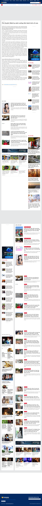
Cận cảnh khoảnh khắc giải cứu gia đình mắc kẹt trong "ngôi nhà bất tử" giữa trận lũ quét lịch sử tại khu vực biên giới (32, 362)
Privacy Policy (6, 499)
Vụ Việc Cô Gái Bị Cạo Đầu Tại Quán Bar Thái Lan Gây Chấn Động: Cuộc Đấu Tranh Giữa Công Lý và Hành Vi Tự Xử (32, 333)
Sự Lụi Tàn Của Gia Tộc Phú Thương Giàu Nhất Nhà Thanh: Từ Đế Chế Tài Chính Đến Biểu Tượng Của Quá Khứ (31, 315)
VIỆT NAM (14, 0)
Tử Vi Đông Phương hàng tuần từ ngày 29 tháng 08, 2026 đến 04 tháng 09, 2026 (33, 179)
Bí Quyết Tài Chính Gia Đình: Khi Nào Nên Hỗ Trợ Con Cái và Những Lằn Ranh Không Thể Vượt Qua (35, 101)
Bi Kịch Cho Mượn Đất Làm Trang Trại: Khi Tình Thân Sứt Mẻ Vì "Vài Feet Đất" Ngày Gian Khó (31, 371)
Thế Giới (3, 21)
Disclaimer (14, 499)
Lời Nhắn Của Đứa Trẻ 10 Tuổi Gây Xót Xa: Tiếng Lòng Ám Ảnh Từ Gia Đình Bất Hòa (32, 249)
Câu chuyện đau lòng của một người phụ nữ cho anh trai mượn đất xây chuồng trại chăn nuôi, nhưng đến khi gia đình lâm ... (32, 375)
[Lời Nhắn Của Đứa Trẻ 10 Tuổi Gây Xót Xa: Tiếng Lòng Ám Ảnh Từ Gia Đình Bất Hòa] (29, 82)
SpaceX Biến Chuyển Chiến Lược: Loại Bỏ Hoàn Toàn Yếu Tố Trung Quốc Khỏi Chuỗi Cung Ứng (9, 300)
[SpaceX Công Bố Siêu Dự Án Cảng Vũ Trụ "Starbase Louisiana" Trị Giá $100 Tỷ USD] (34, 185)
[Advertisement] (21, 13)
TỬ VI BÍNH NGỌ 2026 (6, 0)
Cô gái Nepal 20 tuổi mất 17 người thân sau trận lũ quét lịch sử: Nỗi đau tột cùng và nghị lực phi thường (19, 141)
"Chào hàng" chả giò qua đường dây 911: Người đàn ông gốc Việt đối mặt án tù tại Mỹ (9, 282)
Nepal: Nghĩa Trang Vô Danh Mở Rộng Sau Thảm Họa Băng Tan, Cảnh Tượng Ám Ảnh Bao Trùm (18, 124)
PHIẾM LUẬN (24, 0)
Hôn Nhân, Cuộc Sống (27, 238)
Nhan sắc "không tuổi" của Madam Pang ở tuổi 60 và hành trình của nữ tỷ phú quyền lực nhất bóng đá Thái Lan (32, 430)
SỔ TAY (28, 0)
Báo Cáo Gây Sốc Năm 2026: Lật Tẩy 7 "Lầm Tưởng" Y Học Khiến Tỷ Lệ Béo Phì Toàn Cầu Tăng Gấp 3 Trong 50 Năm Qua (34, 206)
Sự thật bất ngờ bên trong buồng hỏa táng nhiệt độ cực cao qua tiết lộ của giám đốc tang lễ (18, 116)
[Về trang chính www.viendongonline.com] (2, 0)
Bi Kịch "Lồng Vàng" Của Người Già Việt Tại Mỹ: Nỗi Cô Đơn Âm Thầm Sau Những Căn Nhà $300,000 (9, 271)
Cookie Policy (2, 499)
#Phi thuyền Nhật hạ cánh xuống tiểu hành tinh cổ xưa (10, 84)
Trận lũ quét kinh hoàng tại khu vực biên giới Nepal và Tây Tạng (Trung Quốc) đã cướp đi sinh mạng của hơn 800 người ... (32, 365)
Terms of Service (11, 499)
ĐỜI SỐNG (17, 0)
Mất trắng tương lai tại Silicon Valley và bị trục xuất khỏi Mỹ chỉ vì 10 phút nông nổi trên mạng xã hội (9, 314)
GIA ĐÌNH (35, 0)
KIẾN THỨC (31, 0)
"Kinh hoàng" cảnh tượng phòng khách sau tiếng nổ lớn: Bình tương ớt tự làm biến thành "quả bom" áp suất (31, 422)
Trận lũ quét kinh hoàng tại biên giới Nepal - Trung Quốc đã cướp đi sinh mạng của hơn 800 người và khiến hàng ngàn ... (32, 309)
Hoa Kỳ (25, 339)
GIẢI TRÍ (38, 0)
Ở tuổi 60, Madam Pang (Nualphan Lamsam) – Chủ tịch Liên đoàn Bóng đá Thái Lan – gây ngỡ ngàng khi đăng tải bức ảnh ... (32, 433)
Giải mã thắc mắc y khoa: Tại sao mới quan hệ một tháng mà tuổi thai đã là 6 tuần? (31, 389)
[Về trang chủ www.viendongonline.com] (4, 2)
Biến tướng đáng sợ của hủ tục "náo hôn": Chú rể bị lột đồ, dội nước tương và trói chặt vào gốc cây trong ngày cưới (32, 405)
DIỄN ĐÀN (21, 0)
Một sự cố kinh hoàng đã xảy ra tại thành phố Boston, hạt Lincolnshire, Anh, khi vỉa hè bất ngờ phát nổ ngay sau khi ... (32, 300)
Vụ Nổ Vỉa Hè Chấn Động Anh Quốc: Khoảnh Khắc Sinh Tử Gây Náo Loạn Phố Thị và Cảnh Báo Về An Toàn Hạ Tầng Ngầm (36, 72)
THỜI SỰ (11, 0)
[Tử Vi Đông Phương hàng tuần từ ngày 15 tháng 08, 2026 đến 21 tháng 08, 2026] (3, 275)
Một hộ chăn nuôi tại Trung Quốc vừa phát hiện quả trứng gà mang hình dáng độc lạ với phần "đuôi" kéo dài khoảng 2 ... (32, 400)
